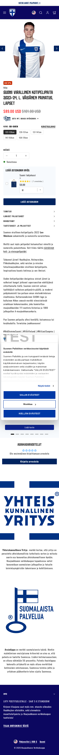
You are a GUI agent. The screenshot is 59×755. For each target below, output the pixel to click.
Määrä (6, 149)
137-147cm (37, 132)
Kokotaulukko (48, 126)
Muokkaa (28, 404)
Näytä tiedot (44, 386)
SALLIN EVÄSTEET (30, 395)
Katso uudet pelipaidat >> (30, 2)
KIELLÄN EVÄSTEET (29, 413)
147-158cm (9, 137)
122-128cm (10, 132)
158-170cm (23, 137)
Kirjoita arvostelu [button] (29, 461)
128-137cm (23, 132)
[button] (4, 12)
